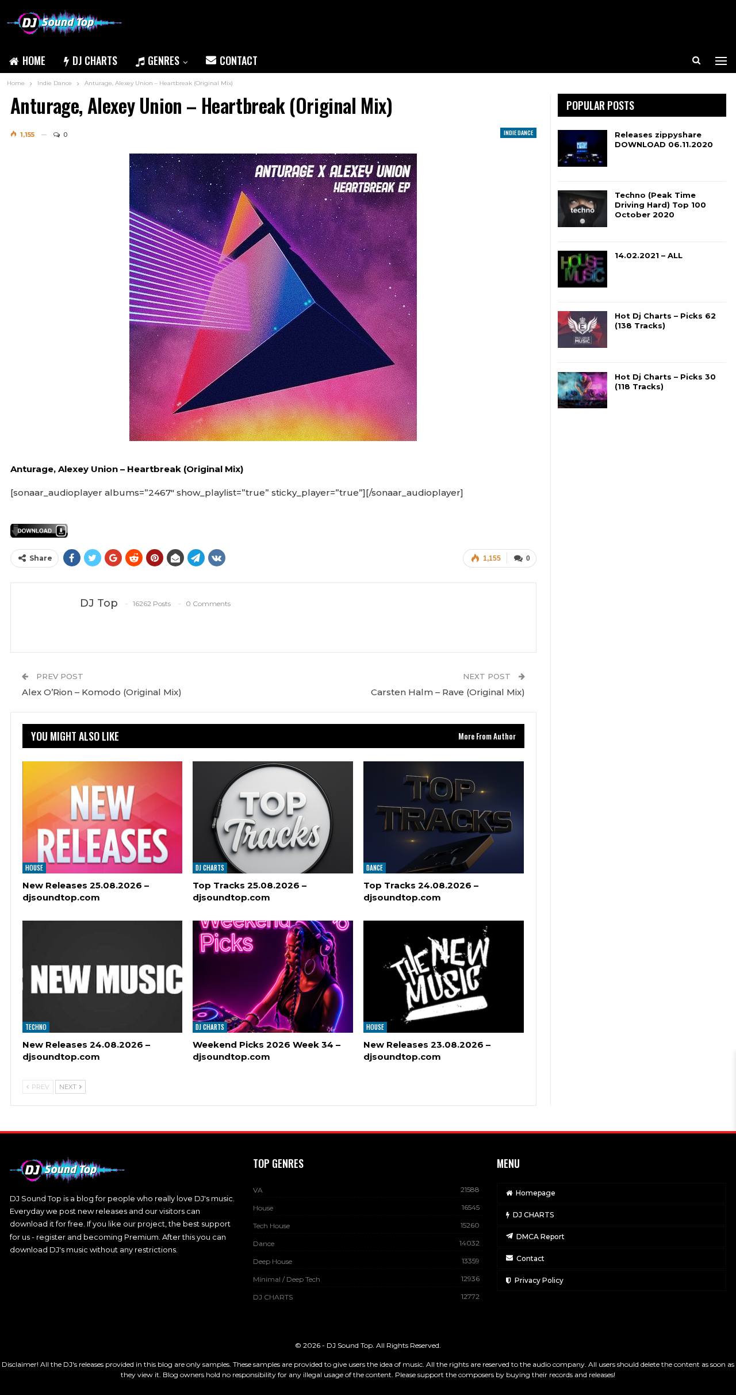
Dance (374, 867)
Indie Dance (518, 132)
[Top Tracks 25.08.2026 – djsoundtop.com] (273, 817)
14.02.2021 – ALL (649, 255)
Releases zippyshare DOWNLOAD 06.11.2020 (664, 139)
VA (258, 1190)
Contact (239, 60)
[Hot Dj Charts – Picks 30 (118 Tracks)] (582, 390)
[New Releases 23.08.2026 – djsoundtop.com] (443, 977)
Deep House (272, 1261)
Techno (36, 1027)
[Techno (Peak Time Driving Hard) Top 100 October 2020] (582, 208)
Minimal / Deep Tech (286, 1279)
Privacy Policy (539, 1280)
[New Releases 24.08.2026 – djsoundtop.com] (102, 977)
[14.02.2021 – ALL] (582, 269)
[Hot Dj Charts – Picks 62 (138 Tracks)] (582, 329)
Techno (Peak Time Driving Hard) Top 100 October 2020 (660, 204)
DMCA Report (540, 1236)
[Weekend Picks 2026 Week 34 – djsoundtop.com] (273, 977)
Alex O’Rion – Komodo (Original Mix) (102, 692)
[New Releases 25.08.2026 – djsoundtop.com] (102, 817)
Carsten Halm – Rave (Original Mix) (448, 692)
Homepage (535, 1193)
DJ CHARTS (94, 60)
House (34, 867)
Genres (163, 60)
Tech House (271, 1225)
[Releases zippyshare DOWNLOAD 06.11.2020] (582, 148)
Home (33, 60)
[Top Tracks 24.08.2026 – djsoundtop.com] (443, 817)
